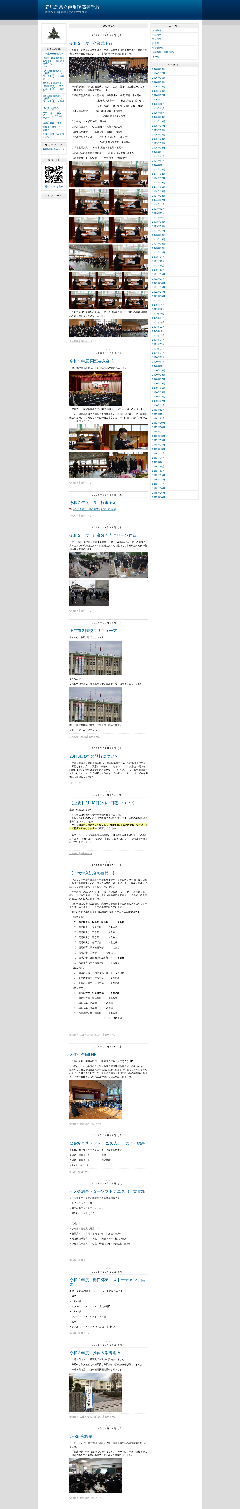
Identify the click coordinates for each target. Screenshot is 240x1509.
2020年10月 (158, 366)
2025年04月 (158, 138)
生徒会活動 (158, 47)
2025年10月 (158, 112)
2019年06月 (158, 436)
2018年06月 (158, 488)
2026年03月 (158, 90)
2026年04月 (158, 86)
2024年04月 (158, 191)
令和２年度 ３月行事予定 (92, 502)
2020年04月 (158, 392)
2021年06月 (158, 331)
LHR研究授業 (81, 1436)
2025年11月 (158, 108)
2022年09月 (158, 274)
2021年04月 (158, 339)
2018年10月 (158, 470)
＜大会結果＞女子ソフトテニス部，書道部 (107, 1191)
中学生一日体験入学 (53, 53)
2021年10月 (158, 318)
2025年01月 (158, 152)
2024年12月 (158, 156)
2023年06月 (158, 235)
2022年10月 (158, 269)
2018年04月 (158, 497)
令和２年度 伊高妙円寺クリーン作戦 (102, 535)
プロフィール (54, 195)
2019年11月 (158, 414)
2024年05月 (158, 186)
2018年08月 (158, 479)
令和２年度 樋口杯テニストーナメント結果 (107, 1282)
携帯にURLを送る (54, 186)
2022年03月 (158, 296)
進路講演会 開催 (52, 122)
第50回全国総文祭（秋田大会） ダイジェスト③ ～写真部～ (53, 74)
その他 (83, 736)
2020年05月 (158, 387)
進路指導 (74, 1034)
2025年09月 (158, 117)
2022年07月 (158, 278)
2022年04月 (158, 291)
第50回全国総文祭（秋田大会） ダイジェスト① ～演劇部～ (53, 87)
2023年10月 (158, 217)
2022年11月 (158, 265)
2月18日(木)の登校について (94, 756)
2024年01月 (158, 204)
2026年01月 (158, 99)
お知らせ (74, 515)
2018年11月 (158, 466)
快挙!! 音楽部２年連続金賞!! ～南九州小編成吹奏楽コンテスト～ (54, 62)
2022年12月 (158, 261)
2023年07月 (158, 230)
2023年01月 (158, 256)
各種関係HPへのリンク (53, 150)
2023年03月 (158, 248)
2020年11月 (158, 361)
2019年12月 (158, 409)
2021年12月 (158, 309)
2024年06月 (158, 182)
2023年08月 (158, 226)
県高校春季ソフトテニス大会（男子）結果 (107, 1143)
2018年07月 (158, 483)
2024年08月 (158, 173)
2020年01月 (158, 405)
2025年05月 (158, 134)
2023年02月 (158, 252)
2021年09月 (158, 322)
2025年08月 (158, 121)
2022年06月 (158, 283)
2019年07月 (158, 431)
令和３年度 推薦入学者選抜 (94, 1352)
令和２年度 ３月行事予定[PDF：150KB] (94, 509)
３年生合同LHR (82, 1054)
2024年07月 (158, 178)
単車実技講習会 (51, 108)
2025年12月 (158, 104)
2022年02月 (158, 300)
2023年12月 (158, 208)
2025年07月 (158, 125)
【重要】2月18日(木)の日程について (102, 802)
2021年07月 (158, 326)
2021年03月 (158, 344)
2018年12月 (158, 462)
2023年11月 (158, 213)
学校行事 (74, 341)
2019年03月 (158, 449)
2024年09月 (158, 169)
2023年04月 (158, 243)
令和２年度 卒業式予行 (90, 43)
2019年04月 (158, 444)
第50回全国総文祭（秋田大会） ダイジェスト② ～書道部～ (53, 99)
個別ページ (86, 341)
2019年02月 (158, 453)
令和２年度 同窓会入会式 (91, 361)
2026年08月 (158, 69)
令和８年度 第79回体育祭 (53, 135)
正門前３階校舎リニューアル (95, 630)
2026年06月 (158, 77)
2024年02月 (158, 200)
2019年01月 (158, 457)
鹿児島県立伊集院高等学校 (72, 7)
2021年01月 (158, 352)
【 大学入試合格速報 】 (92, 873)
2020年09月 (158, 370)
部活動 (72, 1171)
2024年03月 (158, 195)
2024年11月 (158, 160)
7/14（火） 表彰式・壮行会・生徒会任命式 (53, 115)
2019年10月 (158, 418)
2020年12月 (158, 357)
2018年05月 (158, 492)
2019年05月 (158, 440)
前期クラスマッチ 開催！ (53, 128)
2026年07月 (158, 73)
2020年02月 (158, 400)
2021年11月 (158, 313)
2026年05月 (158, 82)
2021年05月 (158, 335)
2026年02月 (158, 95)
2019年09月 (158, 422)
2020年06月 (158, 383)
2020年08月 (158, 374)
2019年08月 (158, 427)
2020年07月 (158, 379)
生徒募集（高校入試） (91, 1034)
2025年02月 (158, 147)
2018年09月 (158, 475)
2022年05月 (158, 287)
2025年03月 (158, 143)
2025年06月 (158, 130)
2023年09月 (158, 221)
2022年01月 (158, 304)
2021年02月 (158, 348)
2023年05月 (158, 239)
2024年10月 (158, 165)
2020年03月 (158, 396)
